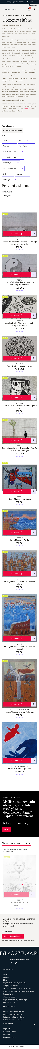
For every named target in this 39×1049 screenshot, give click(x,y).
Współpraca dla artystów (12, 1014)
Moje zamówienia (9, 1031)
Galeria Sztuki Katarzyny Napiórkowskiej (18, 991)
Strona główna (7, 15)
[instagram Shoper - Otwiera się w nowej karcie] (16, 963)
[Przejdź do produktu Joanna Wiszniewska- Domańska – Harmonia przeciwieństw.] (19, 266)
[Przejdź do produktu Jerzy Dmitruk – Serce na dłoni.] (19, 349)
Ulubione (6, 1034)
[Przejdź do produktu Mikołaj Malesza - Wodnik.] (19, 522)
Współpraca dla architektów (13, 1011)
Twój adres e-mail (7, 931)
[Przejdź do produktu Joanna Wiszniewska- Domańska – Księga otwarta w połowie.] (19, 224)
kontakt (27, 108)
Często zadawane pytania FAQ (14, 983)
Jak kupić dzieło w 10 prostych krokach (17, 988)
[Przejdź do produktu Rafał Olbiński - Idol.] (19, 876)
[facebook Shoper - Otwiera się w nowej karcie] (11, 963)
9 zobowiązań (8, 994)
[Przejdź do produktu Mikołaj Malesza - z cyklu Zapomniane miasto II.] (19, 618)
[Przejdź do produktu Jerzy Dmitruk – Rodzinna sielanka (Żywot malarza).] (19, 388)
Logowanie (7, 1029)
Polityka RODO (9, 1002)
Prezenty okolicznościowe (23, 15)
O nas (5, 974)
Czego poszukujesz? (10, 986)
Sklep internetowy (17, 1046)
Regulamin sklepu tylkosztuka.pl (15, 1000)
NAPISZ (6, 830)
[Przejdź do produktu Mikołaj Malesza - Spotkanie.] (19, 478)
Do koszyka (15, 234)
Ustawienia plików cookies (13, 1017)
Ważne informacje (9, 997)
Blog (5, 980)
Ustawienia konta (9, 1037)
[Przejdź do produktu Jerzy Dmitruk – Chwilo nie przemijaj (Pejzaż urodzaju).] (19, 307)
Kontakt (6, 977)
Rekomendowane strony (12, 1020)
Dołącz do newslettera (13, 936)
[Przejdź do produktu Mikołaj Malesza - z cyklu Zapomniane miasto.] (19, 563)
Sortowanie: (7, 192)
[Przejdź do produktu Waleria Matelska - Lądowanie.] (19, 743)
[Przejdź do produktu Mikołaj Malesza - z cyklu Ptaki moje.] (19, 683)
